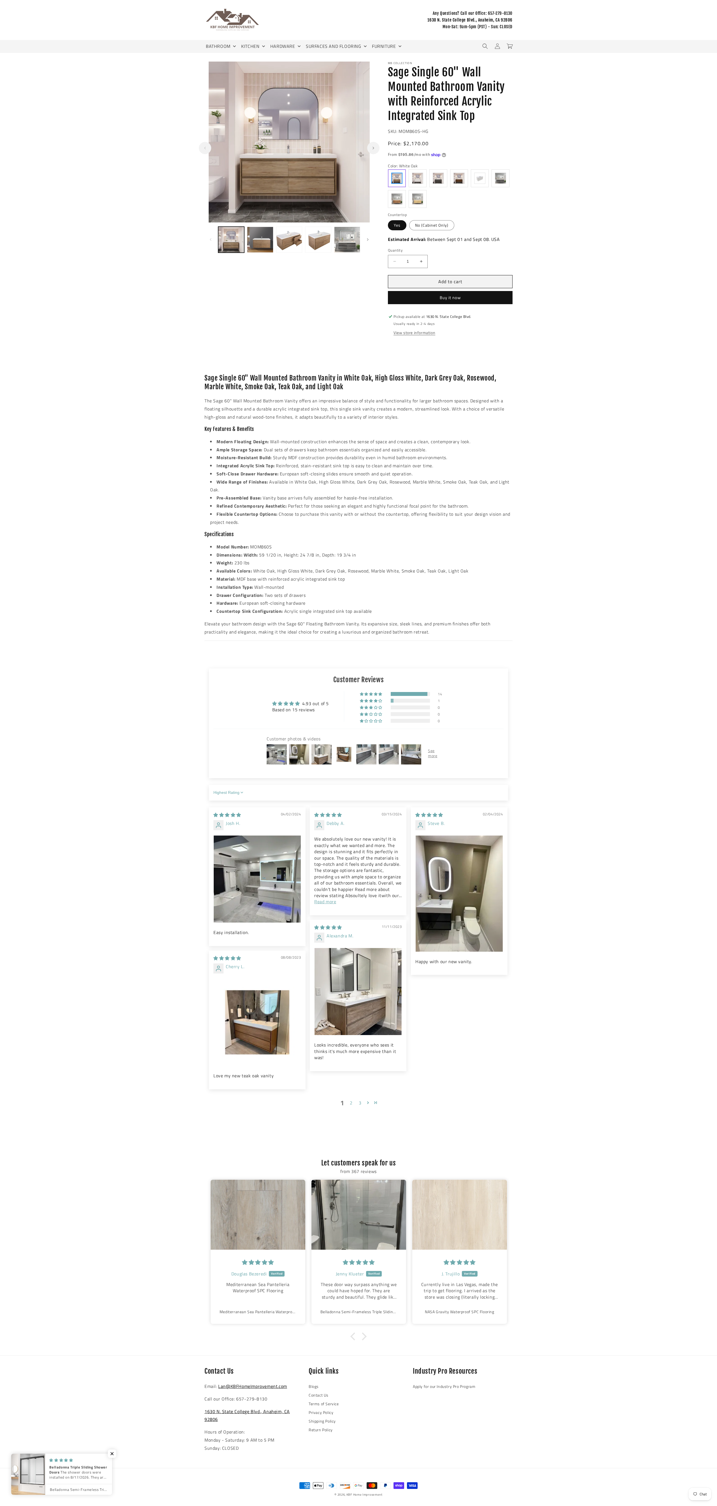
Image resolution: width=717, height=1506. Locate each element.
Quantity (395, 250)
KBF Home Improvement (364, 1494)
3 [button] (360, 1102)
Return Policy (321, 1430)
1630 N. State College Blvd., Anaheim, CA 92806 (470, 20)
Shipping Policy (322, 1421)
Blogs (314, 1386)
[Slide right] (373, 148)
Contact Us (319, 1395)
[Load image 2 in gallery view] (260, 240)
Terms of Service (324, 1404)
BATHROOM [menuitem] (218, 46)
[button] (485, 46)
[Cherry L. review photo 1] (257, 1022)
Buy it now (450, 297)
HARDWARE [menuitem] (282, 46)
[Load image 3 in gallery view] (289, 240)
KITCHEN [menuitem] (250, 46)
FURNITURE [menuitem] (384, 46)
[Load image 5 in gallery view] (347, 240)
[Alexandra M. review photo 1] (358, 991)
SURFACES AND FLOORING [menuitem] (333, 46)
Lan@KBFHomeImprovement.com (252, 1386)
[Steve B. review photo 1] (459, 893)
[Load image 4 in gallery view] (318, 240)
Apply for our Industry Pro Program (444, 1386)
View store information (414, 333)
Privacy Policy (321, 1412)
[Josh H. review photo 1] (257, 879)
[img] (227, 814)
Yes (397, 225)
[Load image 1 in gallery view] (231, 240)
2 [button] (351, 1102)
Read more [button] (325, 901)
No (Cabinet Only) (431, 225)
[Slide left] (205, 148)
